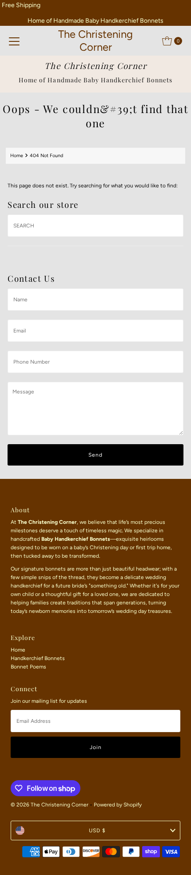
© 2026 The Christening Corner (49, 805)
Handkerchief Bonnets (38, 658)
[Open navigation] (14, 41)
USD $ (97, 830)
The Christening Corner (95, 40)
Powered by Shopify (118, 805)
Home (16, 155)
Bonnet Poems (28, 667)
